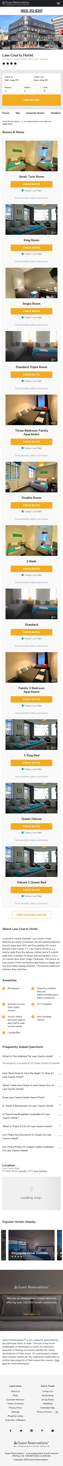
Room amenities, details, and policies (31, 198)
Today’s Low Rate (33, 190)
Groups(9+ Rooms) (35, 112)
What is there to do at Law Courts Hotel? (27, 1126)
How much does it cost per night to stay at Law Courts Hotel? (28, 1075)
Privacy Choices (44, 1411)
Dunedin (23, 1171)
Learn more (7, 124)
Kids (46, 87)
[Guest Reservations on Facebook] (12, 1430)
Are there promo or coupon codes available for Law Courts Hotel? (28, 1148)
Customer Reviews (15, 1399)
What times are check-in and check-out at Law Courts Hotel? (28, 1087)
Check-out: (39, 77)
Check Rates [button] (31, 184)
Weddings (56, 112)
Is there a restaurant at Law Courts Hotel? (28, 1106)
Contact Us (47, 1391)
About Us (15, 1391)
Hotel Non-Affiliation (15, 1420)
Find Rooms (31, 100)
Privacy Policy (15, 1407)
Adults (27, 87)
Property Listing (15, 1416)
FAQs (15, 1395)
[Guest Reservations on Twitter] (21, 1430)
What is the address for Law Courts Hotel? (27, 1056)
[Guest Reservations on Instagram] (32, 1430)
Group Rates (48, 1399)
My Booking (47, 1395)
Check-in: (9, 77)
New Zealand (40, 1171)
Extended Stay (48, 1407)
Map (18, 112)
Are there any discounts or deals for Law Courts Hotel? (27, 1136)
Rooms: (8, 87)
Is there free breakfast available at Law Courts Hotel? (26, 1116)
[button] (3, 32)
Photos (5, 112)
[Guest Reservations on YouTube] (51, 1430)
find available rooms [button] (32, 915)
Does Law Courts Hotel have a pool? (23, 1097)
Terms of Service (15, 1403)
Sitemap (15, 1411)
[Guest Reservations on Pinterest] (42, 1430)
